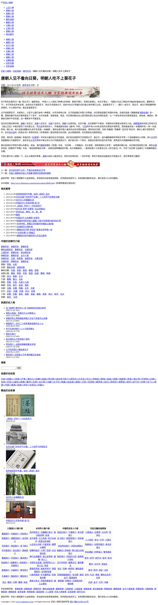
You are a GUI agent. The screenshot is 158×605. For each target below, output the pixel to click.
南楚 (44, 294)
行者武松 (47, 544)
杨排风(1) (115, 382)
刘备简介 (15, 534)
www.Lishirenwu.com (24, 602)
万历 (40, 126)
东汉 (21, 276)
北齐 (27, 288)
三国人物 (10, 28)
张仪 (59, 569)
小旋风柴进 (34, 575)
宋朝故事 (140, 589)
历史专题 (10, 63)
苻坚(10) (10, 382)
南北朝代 (10, 34)
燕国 (31, 273)
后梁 (9, 291)
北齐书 (97, 564)
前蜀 (9, 294)
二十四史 (89, 540)
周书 (90, 570)
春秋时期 (11, 267)
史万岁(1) (137, 382)
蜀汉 (15, 279)
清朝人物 (10, 57)
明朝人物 (10, 54)
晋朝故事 (87, 589)
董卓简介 (24, 558)
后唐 (15, 291)
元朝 (50, 123)
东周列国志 (99, 544)
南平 (56, 294)
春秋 (18, 215)
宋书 (92, 558)
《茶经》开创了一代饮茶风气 (29, 206)
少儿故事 (49, 592)
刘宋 (9, 285)
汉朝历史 (29, 250)
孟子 (96, 582)
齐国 (13, 270)
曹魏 (9, 279)
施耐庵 (70, 584)
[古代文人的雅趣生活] (21, 494)
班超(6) (45, 379)
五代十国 (10, 45)
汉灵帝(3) (83, 379)
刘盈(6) (41, 385)
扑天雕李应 (46, 575)
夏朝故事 (19, 589)
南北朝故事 (98, 589)
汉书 (102, 540)
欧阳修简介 (71, 538)
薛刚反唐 (144, 113)
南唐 (27, 294)
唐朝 (23, 123)
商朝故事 (28, 589)
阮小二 (44, 559)
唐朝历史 (15, 255)
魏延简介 (15, 576)
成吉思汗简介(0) (63, 379)
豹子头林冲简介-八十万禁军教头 (20, 329)
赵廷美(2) (72, 382)
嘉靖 (139, 123)
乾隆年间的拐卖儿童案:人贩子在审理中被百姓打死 (39, 221)
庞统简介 (24, 563)
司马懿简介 (7, 550)
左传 (98, 578)
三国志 (108, 540)
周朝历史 (25, 247)
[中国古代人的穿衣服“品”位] (21, 518)
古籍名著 (10, 60)
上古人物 (10, 8)
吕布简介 (6, 546)
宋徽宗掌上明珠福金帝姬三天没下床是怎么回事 (26, 318)
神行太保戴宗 (35, 557)
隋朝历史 (5, 255)
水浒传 (105, 532)
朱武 (46, 566)
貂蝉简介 (14, 563)
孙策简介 (15, 566)
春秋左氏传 (106, 575)
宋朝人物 (10, 48)
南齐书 (98, 558)
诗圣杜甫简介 (77, 546)
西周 (9, 264)
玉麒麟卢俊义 (47, 532)
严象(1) (24, 379)
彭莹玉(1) (34, 385)
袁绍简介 (15, 546)
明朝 (64, 123)
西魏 (21, 288)
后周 (33, 291)
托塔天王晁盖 (36, 563)
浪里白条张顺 (44, 541)
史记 (97, 540)
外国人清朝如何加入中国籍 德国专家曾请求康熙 (30, 173)
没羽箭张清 (46, 572)
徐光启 (12, 132)
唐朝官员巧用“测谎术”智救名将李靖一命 (34, 230)
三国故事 (78, 589)
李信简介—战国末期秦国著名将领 (21, 344)
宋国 (19, 270)
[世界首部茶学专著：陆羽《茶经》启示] (21, 468)
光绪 (155, 145)
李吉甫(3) (52, 379)
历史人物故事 (60, 592)
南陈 (27, 285)
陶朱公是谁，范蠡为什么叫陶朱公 (21, 313)
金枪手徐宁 (46, 569)
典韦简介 (24, 570)
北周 (33, 288)
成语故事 (40, 592)
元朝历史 (5, 261)
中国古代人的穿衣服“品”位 (28, 203)
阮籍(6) (39, 379)
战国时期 (21, 267)
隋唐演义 (89, 544)
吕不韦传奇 (62, 563)
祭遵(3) (23, 382)
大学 (153, 137)
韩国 (48, 273)
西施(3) (18, 379)
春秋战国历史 (7, 250)
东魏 (15, 288)
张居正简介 (62, 532)
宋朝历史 (5, 258)
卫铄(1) (85, 382)
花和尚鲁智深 (47, 581)
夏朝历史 (5, 247)
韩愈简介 (61, 557)
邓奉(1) (144, 382)
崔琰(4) (17, 382)
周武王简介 (11, 334)
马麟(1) (50, 382)
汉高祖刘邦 (77, 581)
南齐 (15, 285)
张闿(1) (4, 382)
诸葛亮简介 (16, 538)
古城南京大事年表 (25, 227)
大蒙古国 (38, 258)
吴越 (33, 294)
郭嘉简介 (6, 538)
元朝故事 (149, 589)
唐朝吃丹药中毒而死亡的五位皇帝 (32, 236)
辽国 (13, 258)
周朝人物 (10, 16)
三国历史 (5, 253)
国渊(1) (14, 385)
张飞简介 (24, 546)
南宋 (9, 297)
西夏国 (20, 258)
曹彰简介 (24, 576)
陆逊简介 (5, 563)
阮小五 (40, 566)
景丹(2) (130, 382)
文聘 (15, 582)
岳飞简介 (61, 538)
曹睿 (20, 582)
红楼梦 (36, 137)
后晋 (21, 291)
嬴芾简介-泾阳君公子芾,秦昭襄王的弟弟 (23, 355)
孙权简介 (24, 534)
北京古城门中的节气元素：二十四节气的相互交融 (37, 197)
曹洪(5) (30, 382)
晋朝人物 (10, 31)
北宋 (15, 297)
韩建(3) (64, 382)
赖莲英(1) (100, 382)
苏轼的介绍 (71, 557)
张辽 (4, 582)
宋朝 (37, 123)
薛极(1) (79, 382)
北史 (106, 570)
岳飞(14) (151, 382)
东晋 (15, 282)
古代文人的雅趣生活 (25, 200)
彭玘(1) (107, 382)
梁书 (104, 558)
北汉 (62, 294)
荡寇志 (104, 564)
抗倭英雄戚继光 (64, 575)
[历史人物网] (7, 3)
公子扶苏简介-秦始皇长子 (17, 350)
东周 (15, 264)
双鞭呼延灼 (34, 550)
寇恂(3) (21, 385)
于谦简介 (72, 532)
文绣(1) (36, 382)
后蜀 (15, 294)
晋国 (25, 270)
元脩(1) (153, 379)
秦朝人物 (10, 22)
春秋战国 (10, 19)
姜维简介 (6, 570)
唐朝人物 (10, 42)
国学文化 (27, 71)
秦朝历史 (19, 250)
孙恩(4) (4, 379)
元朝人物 (10, 51)
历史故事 (10, 66)
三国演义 (89, 532)
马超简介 (15, 570)
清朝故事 (12, 592)
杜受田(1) (92, 382)
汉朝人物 (10, 25)
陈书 (110, 558)
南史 (101, 570)
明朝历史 (15, 261)
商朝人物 (10, 13)
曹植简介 (6, 558)
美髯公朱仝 (34, 581)
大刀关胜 (43, 538)
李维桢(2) (97, 379)
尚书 (87, 575)
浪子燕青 (33, 538)
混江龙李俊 (48, 557)
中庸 (106, 582)
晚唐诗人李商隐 (64, 550)
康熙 (42, 145)
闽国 (38, 294)
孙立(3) (90, 379)
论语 (90, 582)
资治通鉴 (89, 552)
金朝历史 (29, 258)
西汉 (9, 276)
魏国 (42, 273)
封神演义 (98, 552)
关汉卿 (75, 575)
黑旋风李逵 (34, 569)
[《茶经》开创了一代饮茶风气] (20, 416)
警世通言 (107, 552)
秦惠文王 (72, 563)
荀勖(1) (116, 379)
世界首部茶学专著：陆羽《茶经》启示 (33, 194)
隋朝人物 (10, 39)
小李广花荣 (46, 550)
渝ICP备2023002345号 (79, 602)
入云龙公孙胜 (35, 544)
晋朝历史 (15, 253)
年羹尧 (68, 581)
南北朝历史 (26, 253)
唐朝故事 (117, 589)
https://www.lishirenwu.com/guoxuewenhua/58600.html (33, 183)
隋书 (96, 570)
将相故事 (31, 592)
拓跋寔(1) (123, 379)
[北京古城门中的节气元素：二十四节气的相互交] (16, 444)
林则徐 (71, 569)
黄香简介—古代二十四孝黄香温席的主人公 (24, 324)
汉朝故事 (69, 589)
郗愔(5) (104, 379)
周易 (97, 575)
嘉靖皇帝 (73, 578)
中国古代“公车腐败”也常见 (28, 218)
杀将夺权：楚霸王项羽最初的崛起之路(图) (35, 224)
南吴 (21, 294)
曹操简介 (6, 534)
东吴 (21, 279)
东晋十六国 (24, 282)
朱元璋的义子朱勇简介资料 (18, 339)
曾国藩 (61, 581)
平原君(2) (146, 379)
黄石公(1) (32, 379)
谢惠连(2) (123, 382)
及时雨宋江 (34, 532)
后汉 (27, 291)
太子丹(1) (57, 382)
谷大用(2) (43, 382)
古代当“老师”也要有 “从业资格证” (31, 209)
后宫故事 (72, 592)
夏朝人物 (10, 11)
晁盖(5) (110, 379)
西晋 (9, 282)
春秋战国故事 (48, 589)
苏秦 (65, 569)
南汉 (50, 294)
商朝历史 (15, 247)
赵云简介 (17, 550)
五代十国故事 (128, 589)
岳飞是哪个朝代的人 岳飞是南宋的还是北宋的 (26, 308)
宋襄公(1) (11, 379)
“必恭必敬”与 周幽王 (26, 233)
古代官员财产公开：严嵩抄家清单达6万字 (27, 170)
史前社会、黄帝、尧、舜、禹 (29, 212)
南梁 (21, 285)
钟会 (26, 582)
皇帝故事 (21, 592)
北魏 (9, 288)
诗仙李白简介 (64, 546)
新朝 (15, 276)
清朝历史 (25, 261)
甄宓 (10, 582)
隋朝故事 (108, 589)
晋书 (87, 558)
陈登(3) (131, 379)
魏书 (91, 564)
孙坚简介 (15, 558)
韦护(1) (27, 385)
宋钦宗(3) (74, 379)
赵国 (37, 273)
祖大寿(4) (138, 379)
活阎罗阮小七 (49, 563)
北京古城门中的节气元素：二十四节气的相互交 (26, 447)
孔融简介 (6, 576)
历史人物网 (6, 71)
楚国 (37, 270)
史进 (47, 535)
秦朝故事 (60, 589)
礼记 (92, 575)
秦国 (31, 270)
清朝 (44, 156)
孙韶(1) (8, 385)
